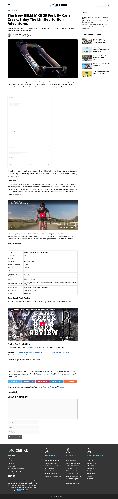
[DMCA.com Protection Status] (23, 490)
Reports (89, 476)
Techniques (90, 479)
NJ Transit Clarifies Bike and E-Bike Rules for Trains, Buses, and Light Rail (95, 21)
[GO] (108, 5)
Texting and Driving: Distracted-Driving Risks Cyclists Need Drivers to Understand (99, 41)
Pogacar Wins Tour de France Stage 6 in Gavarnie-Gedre (95, 17)
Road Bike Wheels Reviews (53, 476)
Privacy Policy (12, 466)
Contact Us (11, 463)
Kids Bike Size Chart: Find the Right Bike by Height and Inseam (101, 57)
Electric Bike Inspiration (73, 466)
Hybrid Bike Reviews (51, 473)
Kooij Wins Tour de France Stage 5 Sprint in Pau (94, 24)
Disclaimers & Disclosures (16, 469)
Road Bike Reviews (51, 463)
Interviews (90, 466)
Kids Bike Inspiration (72, 473)
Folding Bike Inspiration (73, 471)
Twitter (52, 387)
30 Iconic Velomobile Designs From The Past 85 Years (101, 72)
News (15, 10)
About (9, 458)
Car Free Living (91, 463)
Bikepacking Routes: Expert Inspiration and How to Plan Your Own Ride (101, 49)
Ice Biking (90, 460)
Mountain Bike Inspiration (74, 476)
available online (32, 348)
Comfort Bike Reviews (52, 471)
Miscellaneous (91, 468)
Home (10, 10)
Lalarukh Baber (23, 34)
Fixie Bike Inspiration (72, 468)
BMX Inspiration (71, 460)
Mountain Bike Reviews (52, 460)
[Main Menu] (9, 5)
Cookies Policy (12, 474)
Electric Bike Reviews (51, 466)
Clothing (89, 471)
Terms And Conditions (14, 471)
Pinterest (61, 387)
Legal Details (11, 461)
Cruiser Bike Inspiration (73, 463)
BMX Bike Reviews (50, 468)
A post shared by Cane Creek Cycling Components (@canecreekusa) (29, 164)
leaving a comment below (44, 374)
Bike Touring (91, 473)
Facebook (46, 387)
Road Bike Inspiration (72, 483)
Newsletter (11, 456)
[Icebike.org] (59, 5)
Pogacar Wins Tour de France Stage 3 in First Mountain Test (93, 27)
